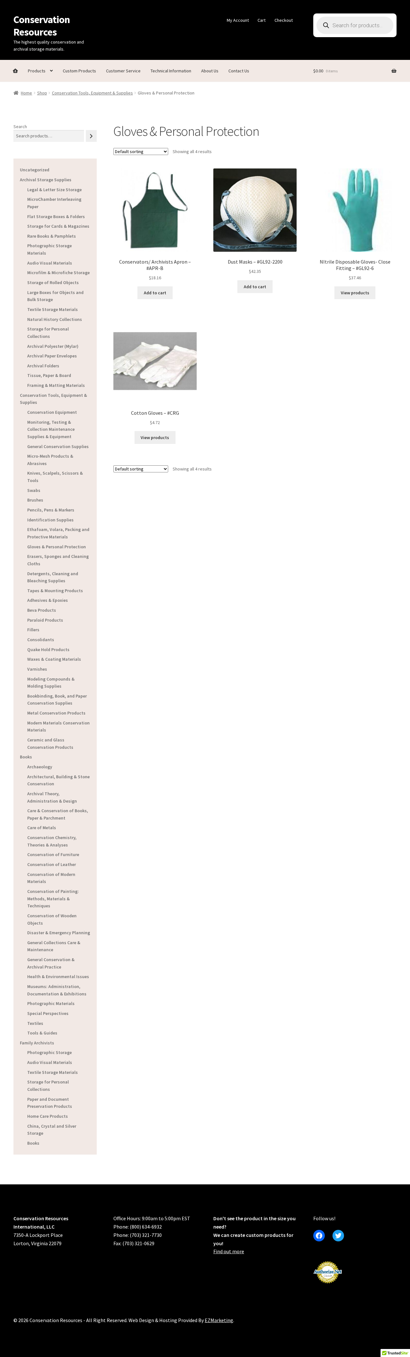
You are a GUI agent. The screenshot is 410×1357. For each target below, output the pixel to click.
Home (26, 93)
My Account (238, 20)
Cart (262, 20)
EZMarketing (219, 1320)
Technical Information (171, 71)
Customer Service (123, 71)
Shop (42, 93)
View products (355, 293)
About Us (209, 71)
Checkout (284, 20)
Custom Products (79, 71)
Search (20, 126)
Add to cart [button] (155, 293)
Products (36, 71)
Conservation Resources (41, 25)
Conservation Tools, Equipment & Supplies (92, 93)
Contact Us (238, 71)
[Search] (91, 136)
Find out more (228, 1251)
